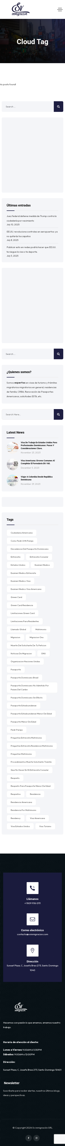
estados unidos (18, 565)
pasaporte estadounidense (23, 705)
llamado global (18, 629)
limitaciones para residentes (25, 621)
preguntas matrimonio (21, 754)
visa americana (37, 818)
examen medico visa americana (26, 589)
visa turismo (45, 826)
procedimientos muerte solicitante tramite (31, 762)
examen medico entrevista (23, 573)
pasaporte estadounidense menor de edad (31, 713)
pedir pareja (17, 730)
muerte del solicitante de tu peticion (28, 645)
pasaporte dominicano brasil (24, 677)
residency (16, 818)
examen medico (42, 565)
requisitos (16, 794)
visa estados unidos (20, 826)
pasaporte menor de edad (23, 721)
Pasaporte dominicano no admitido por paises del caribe (30, 687)
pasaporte (16, 669)
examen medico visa (20, 581)
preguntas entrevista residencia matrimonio (32, 746)
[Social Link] (28, 1138)
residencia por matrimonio (23, 810)
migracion (15, 637)
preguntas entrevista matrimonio (26, 737)
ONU (43, 653)
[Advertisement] (32, 155)
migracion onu (37, 637)
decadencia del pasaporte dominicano (30, 549)
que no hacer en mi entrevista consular (30, 770)
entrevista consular (39, 557)
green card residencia (22, 605)
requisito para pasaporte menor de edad (30, 786)
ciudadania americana (21, 532)
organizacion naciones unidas (25, 661)
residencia (35, 794)
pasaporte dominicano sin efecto (27, 697)
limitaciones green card (23, 613)
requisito (15, 778)
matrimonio (40, 629)
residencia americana (21, 802)
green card (16, 597)
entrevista (15, 557)
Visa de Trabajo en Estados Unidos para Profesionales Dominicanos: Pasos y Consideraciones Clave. (39, 445)
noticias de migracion (21, 653)
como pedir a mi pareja (22, 541)
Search (58, 414)
